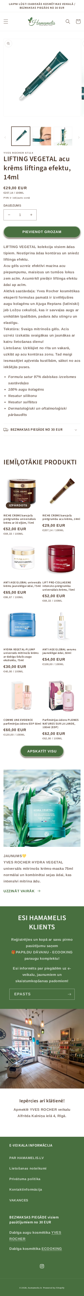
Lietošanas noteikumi (28, 1168)
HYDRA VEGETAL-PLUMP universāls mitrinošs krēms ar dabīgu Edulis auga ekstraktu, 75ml (21, 655)
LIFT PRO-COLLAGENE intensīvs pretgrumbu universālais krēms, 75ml (58, 586)
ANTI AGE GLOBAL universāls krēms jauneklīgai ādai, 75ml (22, 584)
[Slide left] (5, 137)
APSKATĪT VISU (42, 751)
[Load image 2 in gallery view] (41, 136)
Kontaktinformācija (25, 1189)
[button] (6, 21)
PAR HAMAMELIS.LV (26, 1158)
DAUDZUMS (12, 205)
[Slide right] (79, 137)
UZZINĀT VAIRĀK (19, 891)
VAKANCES (18, 1200)
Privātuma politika (25, 1179)
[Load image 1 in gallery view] (20, 136)
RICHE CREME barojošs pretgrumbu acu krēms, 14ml (61, 517)
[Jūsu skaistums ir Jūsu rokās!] (69, 994)
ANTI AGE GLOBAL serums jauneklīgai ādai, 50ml (59, 651)
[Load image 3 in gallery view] (63, 136)
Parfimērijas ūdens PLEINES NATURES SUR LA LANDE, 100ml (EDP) (60, 723)
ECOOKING (52, 1249)
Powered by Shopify (54, 1288)
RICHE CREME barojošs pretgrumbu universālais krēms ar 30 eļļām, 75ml (20, 519)
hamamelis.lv (35, 1288)
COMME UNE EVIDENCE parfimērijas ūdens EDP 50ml (22, 722)
